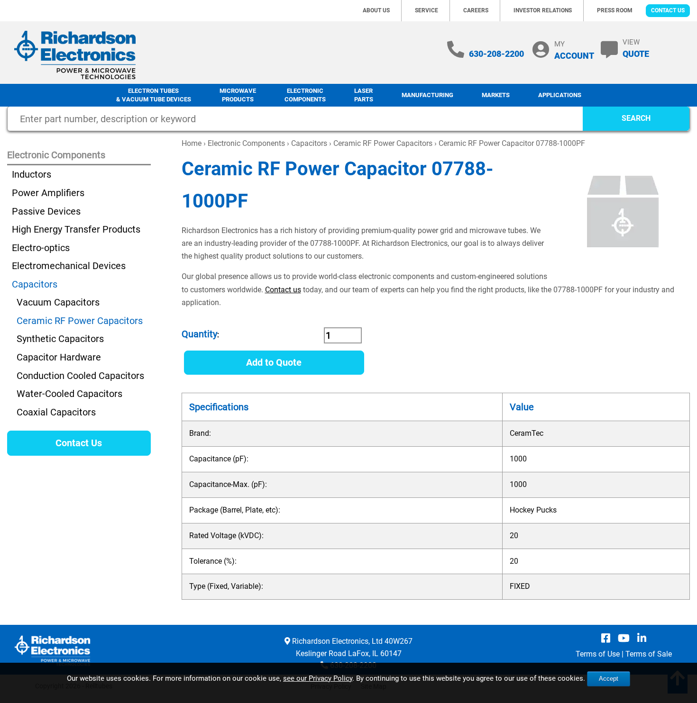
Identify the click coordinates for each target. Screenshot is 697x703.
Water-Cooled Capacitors (69, 393)
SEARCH (636, 118)
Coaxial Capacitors (56, 412)
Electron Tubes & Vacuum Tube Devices (153, 95)
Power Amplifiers (48, 192)
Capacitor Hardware (59, 357)
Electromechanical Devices (69, 265)
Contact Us (668, 10)
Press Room (615, 10)
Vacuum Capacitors (58, 302)
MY (574, 50)
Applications (559, 95)
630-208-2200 (496, 54)
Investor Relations (543, 10)
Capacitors (309, 143)
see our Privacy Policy (317, 678)
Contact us (283, 289)
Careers (475, 10)
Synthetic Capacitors (60, 338)
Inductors (31, 174)
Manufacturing (427, 95)
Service (426, 10)
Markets (496, 95)
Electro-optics (41, 247)
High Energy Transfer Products (76, 229)
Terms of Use (598, 653)
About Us (376, 10)
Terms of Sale (648, 653)
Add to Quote (274, 362)
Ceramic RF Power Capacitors (382, 143)
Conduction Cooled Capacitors (80, 375)
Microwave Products (238, 95)
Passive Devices (46, 211)
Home (192, 143)
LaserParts (363, 95)
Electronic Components (305, 95)
